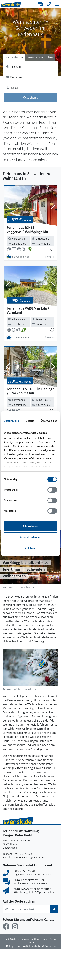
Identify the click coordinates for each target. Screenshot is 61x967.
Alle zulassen (30, 526)
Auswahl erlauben (30, 537)
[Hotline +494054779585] (49, 4)
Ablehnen (30, 548)
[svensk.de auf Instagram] (15, 926)
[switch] (52, 490)
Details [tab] (30, 420)
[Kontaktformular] (41, 4)
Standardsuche (14, 57)
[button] (57, 4)
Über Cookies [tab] (49, 420)
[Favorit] (52, 250)
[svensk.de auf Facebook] (6, 926)
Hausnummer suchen (40, 57)
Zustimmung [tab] (11, 420)
